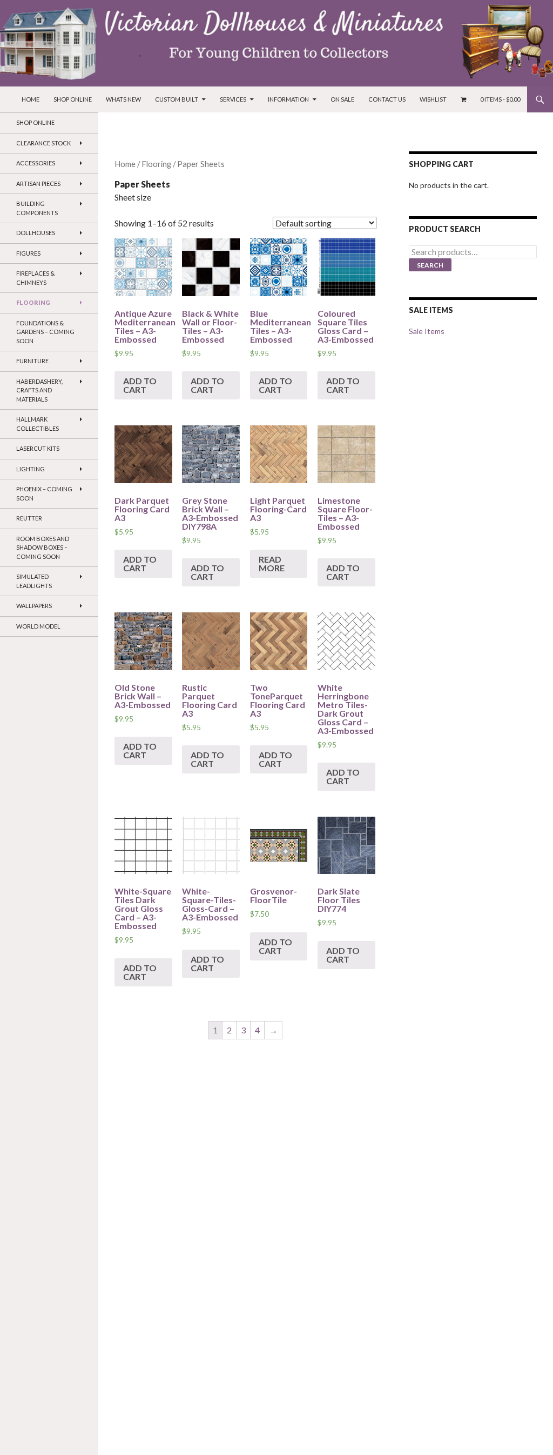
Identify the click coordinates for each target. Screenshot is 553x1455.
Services (233, 99)
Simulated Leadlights (34, 581)
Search (430, 265)
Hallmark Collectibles (37, 424)
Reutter (29, 518)
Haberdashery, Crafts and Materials (39, 390)
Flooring (156, 164)
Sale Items (426, 331)
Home (30, 99)
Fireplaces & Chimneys (35, 278)
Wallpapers (34, 605)
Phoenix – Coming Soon (44, 493)
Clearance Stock (43, 142)
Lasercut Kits (37, 448)
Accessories (35, 162)
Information (288, 99)
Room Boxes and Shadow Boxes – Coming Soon (42, 547)
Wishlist (433, 99)
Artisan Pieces (38, 183)
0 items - (500, 99)
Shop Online (72, 99)
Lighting (30, 468)
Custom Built (176, 99)
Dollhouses (35, 232)
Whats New (123, 99)
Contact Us (387, 99)
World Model (38, 626)
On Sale (342, 99)
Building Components (37, 208)
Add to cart (140, 385)
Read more (272, 563)
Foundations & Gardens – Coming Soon (45, 331)
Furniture (32, 360)
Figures (28, 253)
